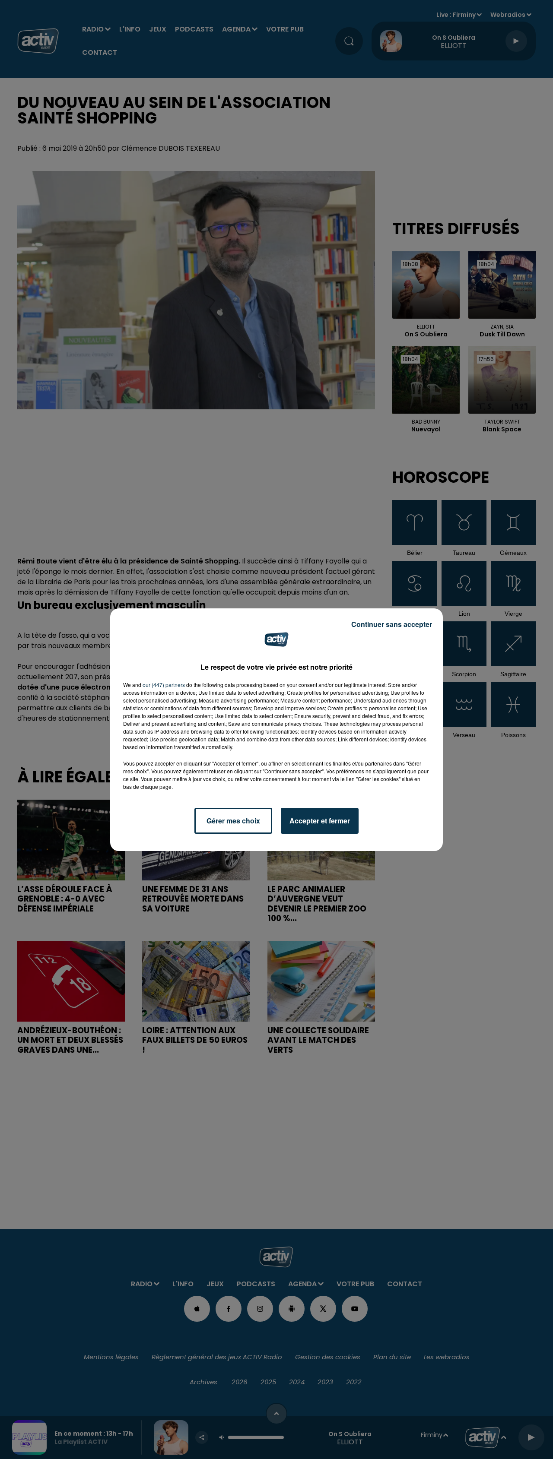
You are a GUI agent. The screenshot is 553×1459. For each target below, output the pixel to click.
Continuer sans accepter (391, 624)
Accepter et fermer (319, 821)
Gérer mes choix (233, 821)
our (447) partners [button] (164, 684)
